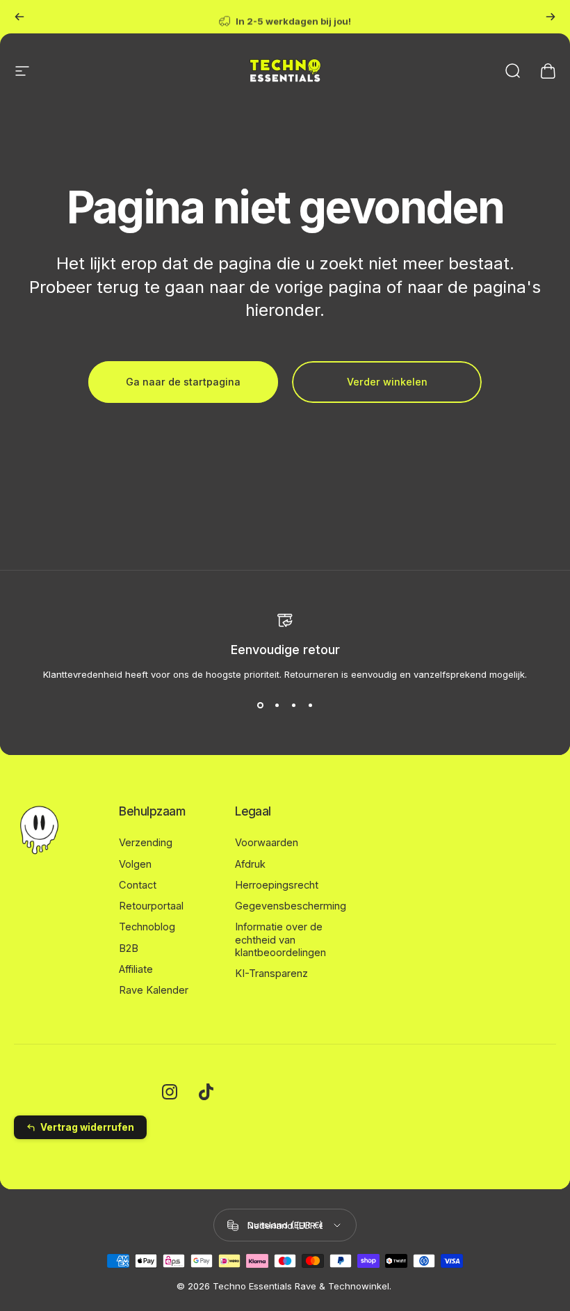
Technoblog (147, 927)
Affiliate (136, 969)
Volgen (135, 864)
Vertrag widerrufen (87, 1127)
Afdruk (250, 864)
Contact (137, 885)
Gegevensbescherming (290, 906)
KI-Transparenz (271, 973)
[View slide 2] (276, 705)
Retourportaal (151, 906)
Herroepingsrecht (276, 885)
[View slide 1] (260, 705)
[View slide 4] (310, 705)
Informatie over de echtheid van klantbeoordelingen (280, 939)
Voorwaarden (266, 842)
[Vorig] (19, 16)
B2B (128, 948)
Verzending (145, 842)
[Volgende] (550, 16)
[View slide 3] (293, 705)
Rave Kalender (153, 990)
